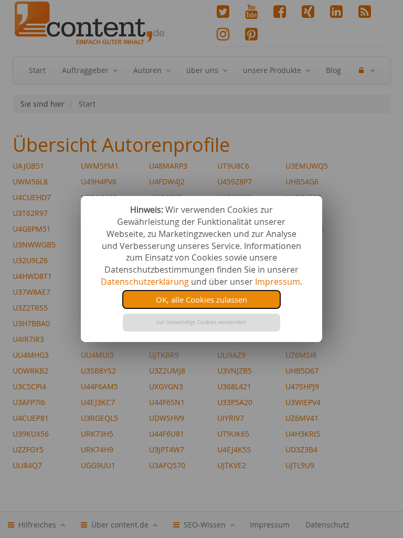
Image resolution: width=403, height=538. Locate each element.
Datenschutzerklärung (145, 281)
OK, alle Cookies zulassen (201, 299)
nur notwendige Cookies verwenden (201, 322)
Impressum (277, 281)
